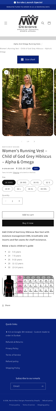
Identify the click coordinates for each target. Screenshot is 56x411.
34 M (7, 189)
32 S (48, 182)
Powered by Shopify (32, 400)
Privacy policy (14, 405)
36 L (19, 189)
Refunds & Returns (14, 342)
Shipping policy (43, 405)
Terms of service (29, 405)
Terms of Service (13, 355)
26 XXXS (9, 182)
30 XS (36, 182)
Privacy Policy (12, 348)
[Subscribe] (42, 386)
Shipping (16, 172)
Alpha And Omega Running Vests (27, 44)
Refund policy (12, 361)
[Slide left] (22, 141)
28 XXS (23, 182)
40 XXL (44, 189)
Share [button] (7, 305)
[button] (6, 23)
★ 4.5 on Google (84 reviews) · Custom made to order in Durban (28, 334)
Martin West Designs (17, 400)
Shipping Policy (13, 368)
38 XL (30, 189)
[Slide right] (34, 141)
